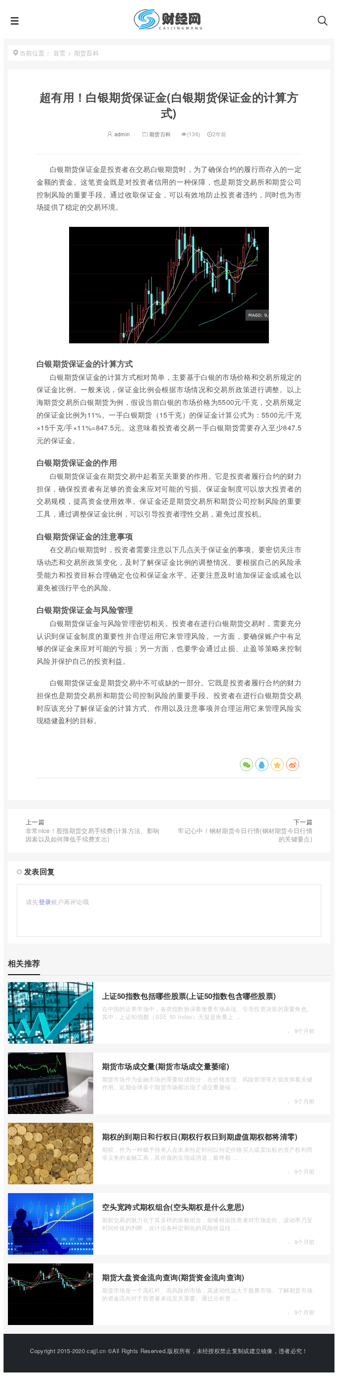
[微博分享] (292, 764)
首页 (59, 52)
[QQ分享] (261, 764)
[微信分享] (246, 764)
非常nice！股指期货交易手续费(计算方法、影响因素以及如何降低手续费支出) (92, 835)
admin (121, 134)
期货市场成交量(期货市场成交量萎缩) (165, 1066)
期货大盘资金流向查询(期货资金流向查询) (173, 1277)
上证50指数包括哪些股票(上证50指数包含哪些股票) (189, 996)
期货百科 (160, 134)
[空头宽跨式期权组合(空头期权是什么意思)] (50, 1252)
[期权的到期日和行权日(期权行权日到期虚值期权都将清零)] (50, 1181)
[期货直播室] (168, 26)
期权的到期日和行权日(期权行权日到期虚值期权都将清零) (200, 1136)
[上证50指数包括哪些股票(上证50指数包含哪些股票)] (50, 1041)
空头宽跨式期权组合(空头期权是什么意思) (173, 1207)
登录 (45, 901)
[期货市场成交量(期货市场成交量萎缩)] (50, 1111)
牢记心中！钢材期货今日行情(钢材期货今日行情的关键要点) (245, 835)
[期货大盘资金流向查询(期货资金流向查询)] (50, 1322)
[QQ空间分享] (277, 764)
